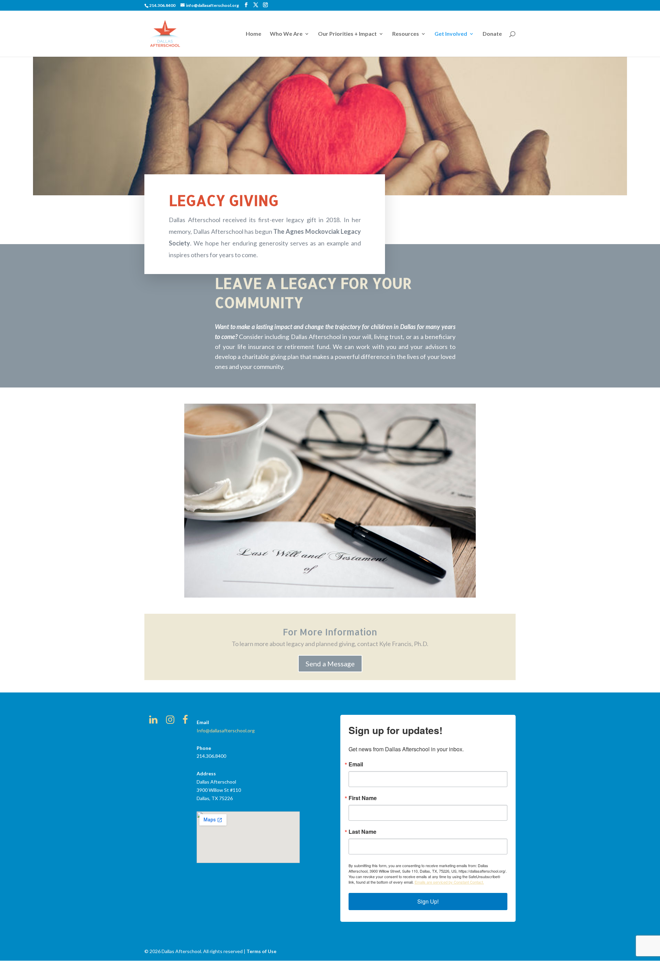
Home (253, 34)
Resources (405, 34)
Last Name (362, 831)
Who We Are (286, 34)
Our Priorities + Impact (347, 34)
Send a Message (330, 663)
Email (356, 764)
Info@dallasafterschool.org (226, 730)
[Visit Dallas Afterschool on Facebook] (185, 721)
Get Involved (450, 34)
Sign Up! (428, 901)
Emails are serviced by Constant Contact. (449, 882)
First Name (363, 798)
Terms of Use (261, 951)
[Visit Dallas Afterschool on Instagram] (170, 721)
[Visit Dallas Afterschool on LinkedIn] (153, 721)
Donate (492, 34)
